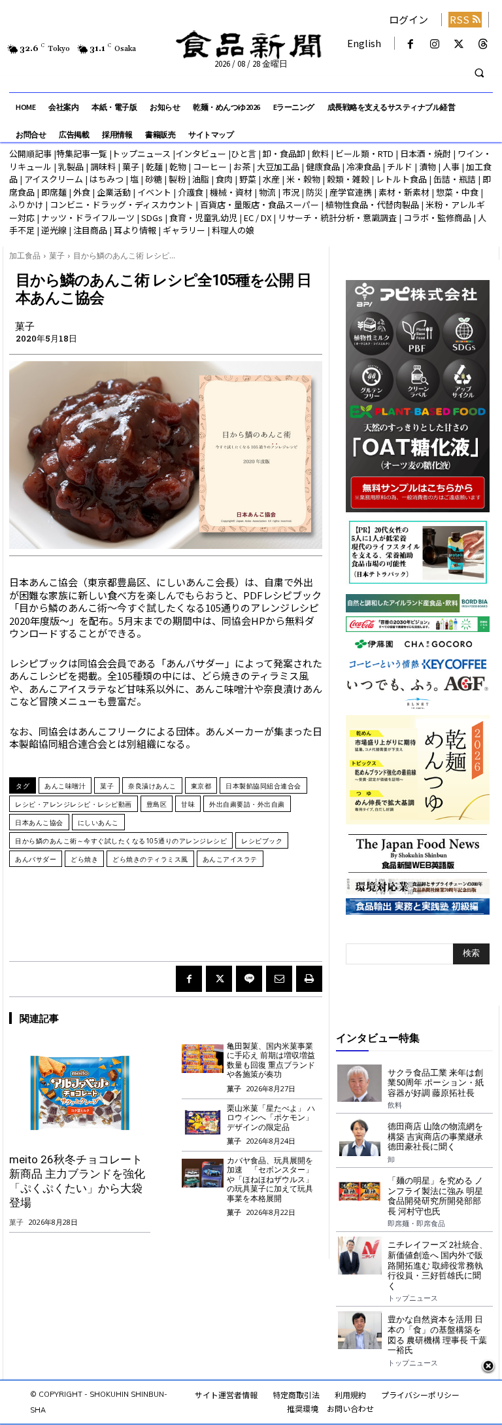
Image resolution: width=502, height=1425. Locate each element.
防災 (314, 192)
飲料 (320, 153)
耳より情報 (135, 230)
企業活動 (114, 192)
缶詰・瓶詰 (454, 179)
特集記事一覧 (81, 153)
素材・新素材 (403, 192)
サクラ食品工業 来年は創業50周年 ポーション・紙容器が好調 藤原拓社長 (436, 1083)
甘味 (188, 804)
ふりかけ (26, 204)
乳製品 (71, 166)
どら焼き (84, 859)
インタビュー (200, 153)
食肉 (224, 179)
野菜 (247, 179)
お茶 (241, 166)
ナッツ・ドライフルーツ (88, 217)
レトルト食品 (401, 179)
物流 (267, 192)
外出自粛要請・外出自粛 (247, 804)
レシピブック (261, 840)
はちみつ (107, 179)
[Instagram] (434, 44)
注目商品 (90, 230)
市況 (290, 192)
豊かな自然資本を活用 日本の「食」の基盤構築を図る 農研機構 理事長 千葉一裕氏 (437, 1334)
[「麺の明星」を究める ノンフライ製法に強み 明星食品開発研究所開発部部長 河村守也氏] (359, 1191)
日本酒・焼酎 (425, 153)
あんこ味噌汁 (65, 785)
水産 (271, 179)
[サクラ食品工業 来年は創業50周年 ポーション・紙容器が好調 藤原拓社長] (359, 1083)
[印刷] (309, 979)
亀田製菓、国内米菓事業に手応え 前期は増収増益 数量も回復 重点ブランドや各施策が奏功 (271, 1060)
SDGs (152, 217)
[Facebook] (410, 44)
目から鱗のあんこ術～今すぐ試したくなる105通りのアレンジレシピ (121, 840)
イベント (154, 192)
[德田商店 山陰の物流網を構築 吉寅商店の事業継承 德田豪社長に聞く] (359, 1137)
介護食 (190, 192)
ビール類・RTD (364, 153)
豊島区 (156, 804)
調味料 (103, 166)
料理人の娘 (233, 230)
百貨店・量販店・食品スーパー (259, 204)
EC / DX (257, 217)
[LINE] (249, 979)
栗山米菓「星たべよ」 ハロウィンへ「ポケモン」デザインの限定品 (271, 1118)
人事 (451, 166)
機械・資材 (231, 192)
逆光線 (54, 230)
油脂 (200, 179)
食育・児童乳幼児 (203, 217)
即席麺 (54, 192)
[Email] (279, 979)
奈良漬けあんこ (152, 785)
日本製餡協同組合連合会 (263, 785)
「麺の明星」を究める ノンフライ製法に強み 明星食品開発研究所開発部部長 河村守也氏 (435, 1196)
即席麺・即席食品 (416, 1223)
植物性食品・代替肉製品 (372, 204)
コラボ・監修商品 (437, 217)
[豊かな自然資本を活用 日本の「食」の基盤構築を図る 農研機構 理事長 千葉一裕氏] (359, 1330)
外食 (81, 192)
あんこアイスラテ (230, 859)
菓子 (130, 166)
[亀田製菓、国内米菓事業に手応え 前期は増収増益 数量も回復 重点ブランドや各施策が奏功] (203, 1058)
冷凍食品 (363, 166)
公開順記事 (30, 153)
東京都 (201, 785)
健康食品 (323, 166)
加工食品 (25, 255)
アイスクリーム (53, 179)
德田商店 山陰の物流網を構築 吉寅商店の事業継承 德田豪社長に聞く (435, 1136)
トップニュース (141, 153)
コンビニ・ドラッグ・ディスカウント (121, 204)
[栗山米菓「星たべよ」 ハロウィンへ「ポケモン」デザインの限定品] (203, 1120)
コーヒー (210, 166)
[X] (459, 44)
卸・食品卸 (283, 153)
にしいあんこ (98, 822)
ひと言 (243, 153)
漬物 (427, 166)
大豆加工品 (278, 166)
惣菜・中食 (457, 192)
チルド (399, 166)
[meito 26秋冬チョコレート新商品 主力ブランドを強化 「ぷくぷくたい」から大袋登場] (79, 1093)
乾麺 (154, 166)
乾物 (177, 166)
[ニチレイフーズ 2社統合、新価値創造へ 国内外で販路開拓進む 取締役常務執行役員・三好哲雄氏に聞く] (359, 1256)
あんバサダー (35, 859)
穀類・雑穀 (348, 179)
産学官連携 (350, 192)
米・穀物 (303, 179)
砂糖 (153, 179)
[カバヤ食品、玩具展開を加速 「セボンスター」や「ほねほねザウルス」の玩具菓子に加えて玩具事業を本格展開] (203, 1173)
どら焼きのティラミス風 (150, 859)
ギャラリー (184, 230)
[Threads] (483, 44)
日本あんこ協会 (39, 822)
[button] (479, 73)
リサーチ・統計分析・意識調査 (337, 217)
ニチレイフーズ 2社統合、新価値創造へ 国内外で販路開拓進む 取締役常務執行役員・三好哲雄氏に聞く (438, 1265)
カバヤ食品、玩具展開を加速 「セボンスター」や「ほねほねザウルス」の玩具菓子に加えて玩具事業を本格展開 (270, 1179)
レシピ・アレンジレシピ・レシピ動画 (73, 804)
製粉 (177, 179)
